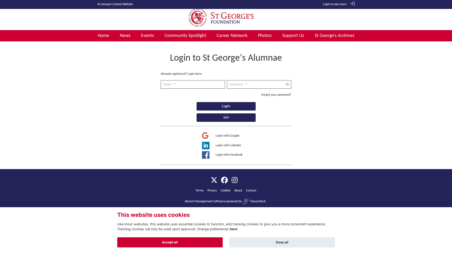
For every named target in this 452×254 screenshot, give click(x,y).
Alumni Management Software (205, 201)
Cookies (225, 190)
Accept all (170, 242)
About (238, 190)
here (234, 229)
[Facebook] (224, 180)
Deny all (282, 242)
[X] (214, 180)
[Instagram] (235, 180)
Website (127, 4)
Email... (168, 84)
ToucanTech (258, 201)
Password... (237, 84)
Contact (251, 190)
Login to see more (335, 4)
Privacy (212, 190)
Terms (200, 190)
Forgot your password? (276, 95)
